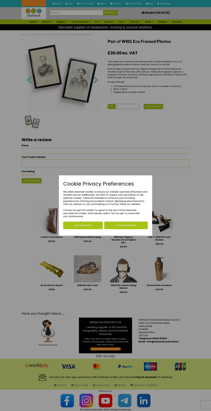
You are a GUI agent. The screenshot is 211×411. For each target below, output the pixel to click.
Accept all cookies (126, 225)
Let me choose (83, 225)
